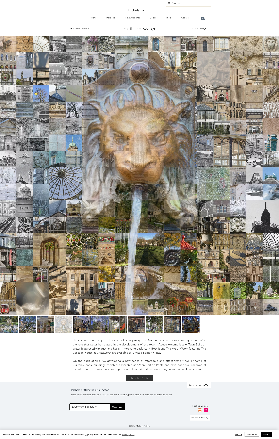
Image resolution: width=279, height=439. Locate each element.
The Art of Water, (177, 348)
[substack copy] (200, 410)
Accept (266, 434)
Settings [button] (238, 434)
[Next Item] (274, 175)
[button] (203, 18)
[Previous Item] (5, 175)
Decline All (252, 434)
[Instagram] (206, 410)
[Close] (275, 434)
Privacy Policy (128, 434)
